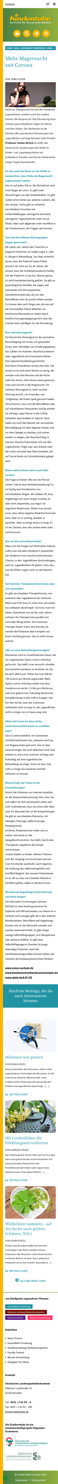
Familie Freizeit (15, 1317)
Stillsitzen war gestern (24, 1057)
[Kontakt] (36, 33)
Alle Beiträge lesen (33, 1281)
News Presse (14, 1338)
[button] (5, 1478)
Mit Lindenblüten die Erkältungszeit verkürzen (26, 1140)
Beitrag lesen (19, 1094)
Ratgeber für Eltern (18, 1362)
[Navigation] (46, 33)
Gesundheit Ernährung (18, 1306)
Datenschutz (39, 1480)
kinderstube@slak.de (17, 1411)
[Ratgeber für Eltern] (17, 33)
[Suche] (26, 33)
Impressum (21, 1480)
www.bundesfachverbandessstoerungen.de (31, 972)
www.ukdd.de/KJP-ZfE (18, 977)
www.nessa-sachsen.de (19, 968)
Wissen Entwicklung (40, 1317)
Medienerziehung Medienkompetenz (26, 1312)
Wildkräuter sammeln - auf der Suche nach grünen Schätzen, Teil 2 (28, 1229)
